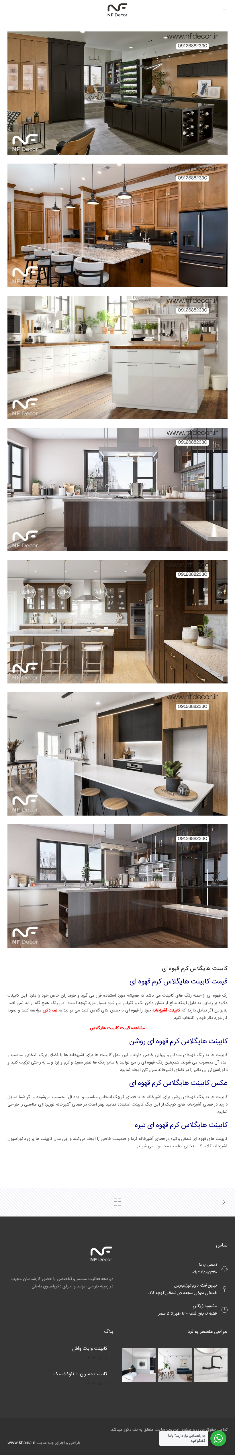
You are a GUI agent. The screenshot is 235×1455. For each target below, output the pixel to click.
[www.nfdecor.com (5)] (117, 621)
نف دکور (51, 1010)
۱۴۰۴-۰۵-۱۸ (96, 1358)
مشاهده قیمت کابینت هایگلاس (117, 1028)
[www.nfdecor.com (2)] (117, 489)
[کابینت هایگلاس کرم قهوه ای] (117, 93)
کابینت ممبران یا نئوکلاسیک (80, 1374)
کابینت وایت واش (89, 1349)
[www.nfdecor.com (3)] (117, 357)
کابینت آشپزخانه (166, 1010)
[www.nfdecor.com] (117, 886)
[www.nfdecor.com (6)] (117, 754)
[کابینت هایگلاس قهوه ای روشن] (117, 225)
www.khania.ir (21, 1442)
